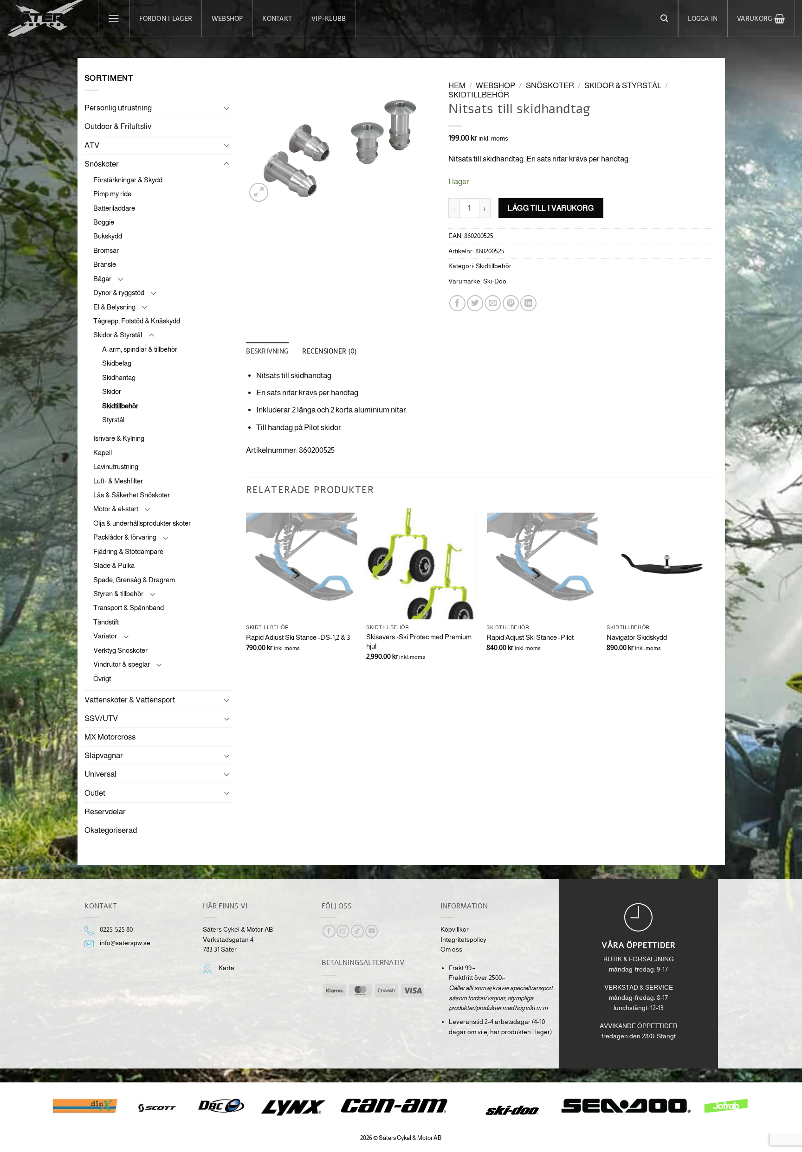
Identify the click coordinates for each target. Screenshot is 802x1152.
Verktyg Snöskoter (120, 650)
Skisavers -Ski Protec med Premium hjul (419, 641)
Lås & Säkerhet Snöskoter (131, 495)
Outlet (94, 793)
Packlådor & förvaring (124, 537)
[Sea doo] (626, 1106)
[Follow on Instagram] (342, 931)
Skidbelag (116, 363)
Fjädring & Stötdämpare (128, 551)
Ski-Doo (494, 281)
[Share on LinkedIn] (528, 303)
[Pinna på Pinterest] (511, 303)
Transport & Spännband (128, 607)
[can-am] (401, 1106)
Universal (100, 774)
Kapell (102, 453)
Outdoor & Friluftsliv (117, 126)
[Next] (717, 592)
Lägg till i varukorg (551, 208)
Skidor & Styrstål (117, 335)
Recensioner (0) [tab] (329, 351)
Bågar (102, 279)
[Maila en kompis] (493, 303)
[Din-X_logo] (85, 1106)
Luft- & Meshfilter (118, 481)
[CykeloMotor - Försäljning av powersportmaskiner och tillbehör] (45, 18)
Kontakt (277, 18)
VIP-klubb (328, 18)
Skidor (111, 391)
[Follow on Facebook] (329, 931)
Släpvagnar (103, 755)
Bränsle (104, 264)
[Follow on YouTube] (371, 931)
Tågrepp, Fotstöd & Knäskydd (136, 321)
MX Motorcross (110, 737)
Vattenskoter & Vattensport (129, 699)
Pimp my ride (112, 194)
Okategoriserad (110, 830)
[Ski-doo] (511, 1110)
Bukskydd (107, 236)
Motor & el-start (115, 509)
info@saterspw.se (125, 943)
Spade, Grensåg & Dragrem (134, 580)
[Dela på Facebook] (457, 303)
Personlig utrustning (118, 107)
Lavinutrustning (115, 466)
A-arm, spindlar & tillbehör (139, 349)
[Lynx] (293, 1108)
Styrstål (113, 420)
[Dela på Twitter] (475, 303)
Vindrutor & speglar (121, 664)
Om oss (451, 949)
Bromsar (106, 250)
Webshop (227, 18)
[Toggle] (226, 108)
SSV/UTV (101, 718)
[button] (114, 18)
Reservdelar (105, 811)
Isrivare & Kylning (118, 438)
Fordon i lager (165, 18)
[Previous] (246, 592)
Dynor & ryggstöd (118, 292)
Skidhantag (119, 377)
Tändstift (106, 622)
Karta (226, 968)
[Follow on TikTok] (357, 931)
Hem (457, 85)
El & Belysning (114, 307)
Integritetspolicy (463, 939)
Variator (105, 636)
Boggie (103, 222)
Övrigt (102, 678)
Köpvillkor (454, 929)
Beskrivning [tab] (267, 351)
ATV (91, 145)
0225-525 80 (116, 929)
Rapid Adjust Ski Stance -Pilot (530, 637)
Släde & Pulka (114, 565)
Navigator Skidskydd (637, 637)
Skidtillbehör (120, 406)
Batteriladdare (114, 208)
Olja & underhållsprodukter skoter (142, 523)
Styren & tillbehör (118, 594)
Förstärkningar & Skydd (127, 180)
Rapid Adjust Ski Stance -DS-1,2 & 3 (298, 637)
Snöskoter (101, 164)
